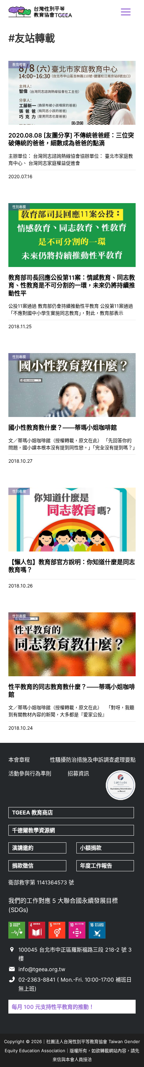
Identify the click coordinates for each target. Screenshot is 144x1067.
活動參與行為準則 (29, 773)
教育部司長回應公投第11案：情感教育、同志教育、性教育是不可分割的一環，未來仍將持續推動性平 (71, 285)
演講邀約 (22, 847)
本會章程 (19, 759)
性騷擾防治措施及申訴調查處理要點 (93, 759)
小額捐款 (90, 847)
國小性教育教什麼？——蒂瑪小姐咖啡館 (62, 427)
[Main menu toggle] (126, 12)
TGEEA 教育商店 (32, 812)
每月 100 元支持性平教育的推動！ (53, 1006)
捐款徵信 (22, 865)
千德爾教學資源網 (33, 830)
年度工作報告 (96, 865)
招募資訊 (78, 773)
